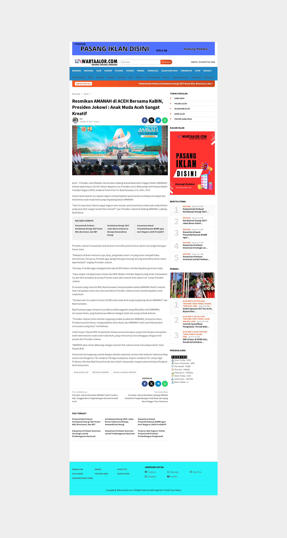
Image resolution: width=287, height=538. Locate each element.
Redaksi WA (77, 469)
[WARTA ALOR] (95, 61)
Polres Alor (180, 103)
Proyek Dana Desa (183, 119)
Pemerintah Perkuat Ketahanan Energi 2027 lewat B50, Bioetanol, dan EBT (92, 83)
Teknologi (187, 306)
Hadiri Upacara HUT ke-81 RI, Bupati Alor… (197, 310)
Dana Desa (179, 98)
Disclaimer (77, 473)
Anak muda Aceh (81, 372)
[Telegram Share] (158, 120)
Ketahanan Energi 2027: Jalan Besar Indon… (195, 222)
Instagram (152, 476)
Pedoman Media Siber (82, 478)
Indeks (98, 469)
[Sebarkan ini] (145, 120)
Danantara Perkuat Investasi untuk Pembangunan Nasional (120, 432)
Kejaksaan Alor (182, 109)
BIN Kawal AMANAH (101, 372)
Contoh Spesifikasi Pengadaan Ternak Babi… (196, 325)
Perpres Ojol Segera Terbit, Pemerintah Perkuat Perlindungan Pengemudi (151, 434)
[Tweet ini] (151, 120)
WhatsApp (174, 472)
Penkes (201, 304)
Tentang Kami (101, 473)
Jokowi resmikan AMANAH (124, 372)
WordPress (197, 472)
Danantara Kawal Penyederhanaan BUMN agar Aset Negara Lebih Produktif (150, 228)
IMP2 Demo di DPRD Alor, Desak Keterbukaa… (195, 340)
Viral (195, 306)
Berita (190, 301)
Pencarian (166, 62)
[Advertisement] (143, 21)
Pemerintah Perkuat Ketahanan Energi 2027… (196, 210)
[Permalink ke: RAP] (75, 120)
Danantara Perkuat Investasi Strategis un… (195, 246)
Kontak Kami (123, 473)
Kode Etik (122, 469)
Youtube (173, 476)
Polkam (207, 304)
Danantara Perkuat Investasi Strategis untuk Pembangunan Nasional (86, 434)
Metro (197, 301)
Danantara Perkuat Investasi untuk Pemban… (196, 258)
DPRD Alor (179, 114)
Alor (185, 301)
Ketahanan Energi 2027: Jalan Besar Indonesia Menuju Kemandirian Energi (178, 83)
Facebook (152, 472)
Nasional (187, 206)
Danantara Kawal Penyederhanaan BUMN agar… (195, 235)
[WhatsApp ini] (165, 120)
